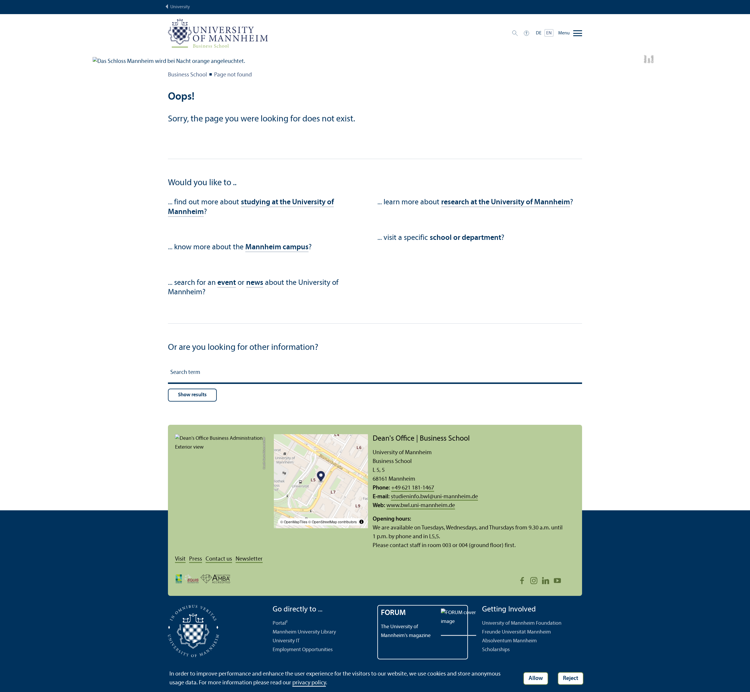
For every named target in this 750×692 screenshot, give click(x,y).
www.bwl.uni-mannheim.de (420, 506)
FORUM (393, 613)
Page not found (233, 75)
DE (538, 33)
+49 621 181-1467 (412, 488)
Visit (180, 559)
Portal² (280, 623)
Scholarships (496, 650)
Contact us (219, 559)
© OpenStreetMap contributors (332, 521)
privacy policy (309, 683)
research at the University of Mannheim (505, 202)
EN (549, 33)
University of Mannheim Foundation (521, 623)
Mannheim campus (277, 247)
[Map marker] (321, 477)
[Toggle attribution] (361, 521)
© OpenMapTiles (293, 521)
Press (195, 559)
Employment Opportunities (303, 650)
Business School (187, 75)
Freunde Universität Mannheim (516, 632)
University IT (286, 641)
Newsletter (249, 559)
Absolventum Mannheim (509, 641)
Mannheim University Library (304, 632)
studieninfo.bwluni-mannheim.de (434, 497)
